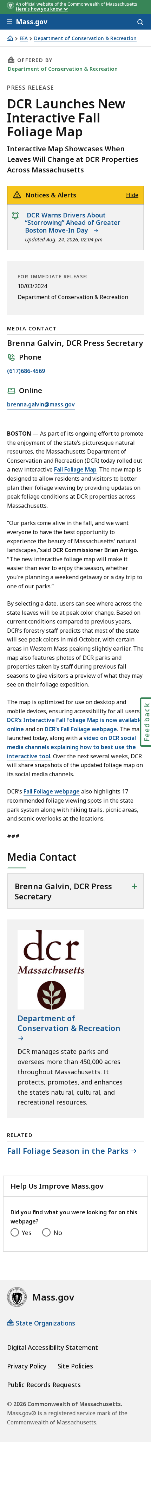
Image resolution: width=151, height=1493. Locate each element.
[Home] (10, 38)
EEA (24, 39)
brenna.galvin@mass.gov (41, 405)
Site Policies (75, 1366)
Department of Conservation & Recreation (85, 39)
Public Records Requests (44, 1384)
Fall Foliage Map (75, 469)
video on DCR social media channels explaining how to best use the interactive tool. (71, 747)
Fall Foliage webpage (52, 791)
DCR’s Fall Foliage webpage (81, 729)
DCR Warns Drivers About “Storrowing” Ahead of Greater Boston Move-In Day (72, 222)
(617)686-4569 (26, 371)
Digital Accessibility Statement (52, 1347)
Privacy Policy (26, 1366)
